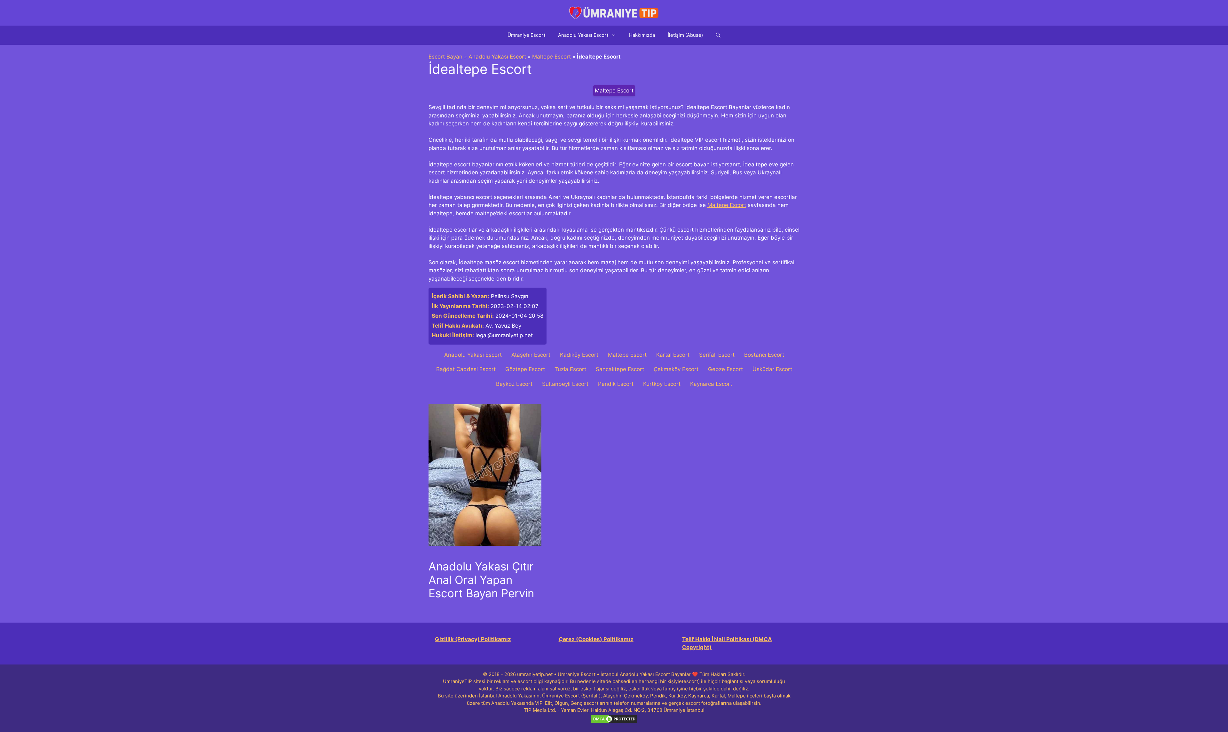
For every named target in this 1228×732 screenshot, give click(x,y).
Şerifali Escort (717, 355)
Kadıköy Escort (579, 355)
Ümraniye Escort (526, 35)
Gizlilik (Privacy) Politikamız (473, 639)
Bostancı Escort (764, 355)
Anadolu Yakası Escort (583, 35)
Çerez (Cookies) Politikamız (596, 639)
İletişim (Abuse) (685, 35)
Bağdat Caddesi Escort (466, 369)
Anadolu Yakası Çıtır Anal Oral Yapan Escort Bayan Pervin (481, 580)
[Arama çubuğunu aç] (718, 35)
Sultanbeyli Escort (565, 384)
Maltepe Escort (551, 56)
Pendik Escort (616, 384)
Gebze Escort (725, 369)
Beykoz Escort (514, 384)
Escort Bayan (445, 56)
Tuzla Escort (570, 369)
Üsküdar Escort (772, 369)
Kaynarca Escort (711, 384)
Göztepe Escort (525, 369)
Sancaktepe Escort (620, 369)
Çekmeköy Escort (676, 369)
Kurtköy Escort (662, 384)
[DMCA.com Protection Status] (614, 722)
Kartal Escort (672, 355)
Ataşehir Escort (530, 355)
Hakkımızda (642, 35)
